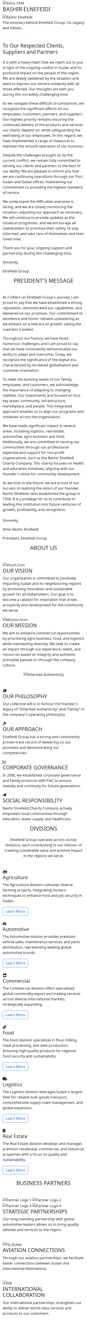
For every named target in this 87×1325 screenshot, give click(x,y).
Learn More (15, 911)
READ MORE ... (18, 38)
